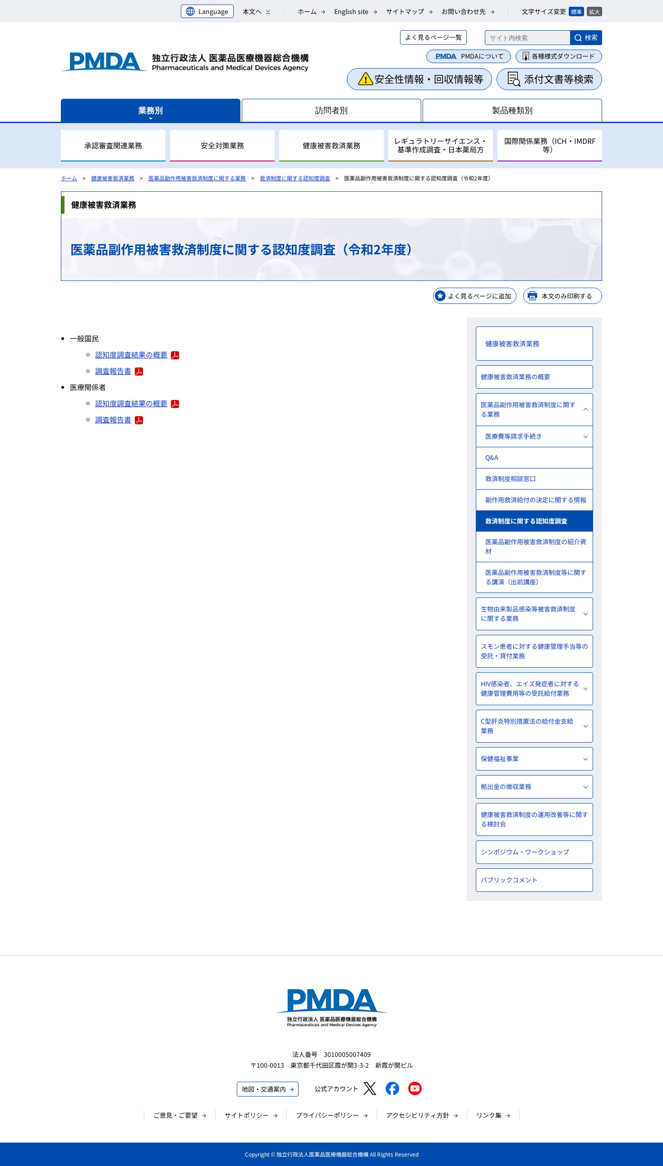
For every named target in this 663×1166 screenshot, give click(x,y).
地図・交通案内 (264, 1088)
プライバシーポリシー (327, 1115)
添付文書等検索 (559, 78)
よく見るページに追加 (479, 295)
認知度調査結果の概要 (131, 354)
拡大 (594, 11)
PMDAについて (482, 55)
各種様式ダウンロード (563, 55)
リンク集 (489, 1115)
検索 (591, 37)
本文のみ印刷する (567, 295)
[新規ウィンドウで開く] (369, 1088)
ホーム (307, 11)
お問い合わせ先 (464, 11)
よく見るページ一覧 (433, 36)
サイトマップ (405, 11)
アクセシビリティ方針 (417, 1115)
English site (351, 11)
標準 (576, 11)
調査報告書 (113, 370)
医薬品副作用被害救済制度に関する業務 (197, 178)
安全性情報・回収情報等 (428, 78)
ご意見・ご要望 (175, 1115)
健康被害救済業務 (112, 178)
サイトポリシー (247, 1115)
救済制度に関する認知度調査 (295, 178)
